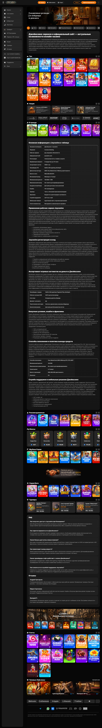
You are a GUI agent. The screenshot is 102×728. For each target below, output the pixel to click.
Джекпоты (92, 28)
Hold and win (79, 28)
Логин (77, 2)
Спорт (61, 2)
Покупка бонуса (66, 28)
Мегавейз (53, 28)
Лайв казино (52, 2)
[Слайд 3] (65, 23)
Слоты (43, 28)
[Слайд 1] (61, 23)
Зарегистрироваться (88, 2)
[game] (69, 79)
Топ (35, 28)
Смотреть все (96, 679)
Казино (43, 2)
